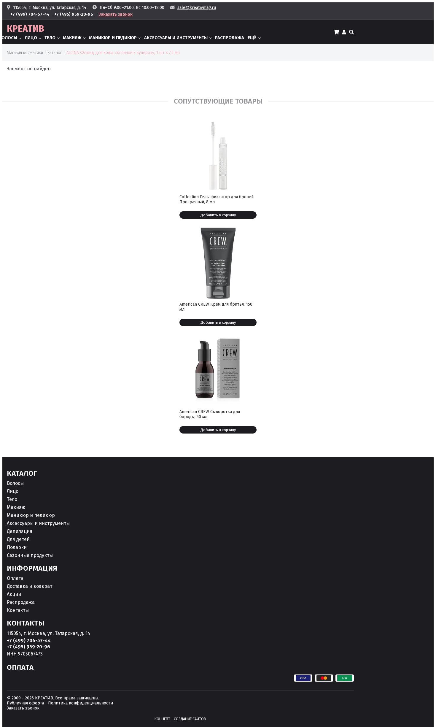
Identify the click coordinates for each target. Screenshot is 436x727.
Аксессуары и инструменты (176, 37)
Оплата (15, 578)
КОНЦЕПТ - (180, 719)
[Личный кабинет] (344, 32)
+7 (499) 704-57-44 (30, 14)
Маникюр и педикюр (113, 37)
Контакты (18, 610)
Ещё (252, 37)
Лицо (31, 37)
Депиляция (19, 531)
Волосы (15, 483)
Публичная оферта (25, 703)
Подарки (17, 547)
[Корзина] (336, 32)
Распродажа (229, 37)
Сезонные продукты (30, 555)
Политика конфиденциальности (80, 703)
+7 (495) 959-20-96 (73, 14)
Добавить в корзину (218, 215)
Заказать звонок (115, 14)
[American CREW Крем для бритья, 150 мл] (218, 263)
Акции (14, 594)
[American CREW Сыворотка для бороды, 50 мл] (218, 370)
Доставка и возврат (29, 586)
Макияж (72, 37)
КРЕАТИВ (25, 28)
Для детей (18, 539)
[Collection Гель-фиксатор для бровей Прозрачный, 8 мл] (218, 155)
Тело (49, 37)
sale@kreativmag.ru (196, 7)
